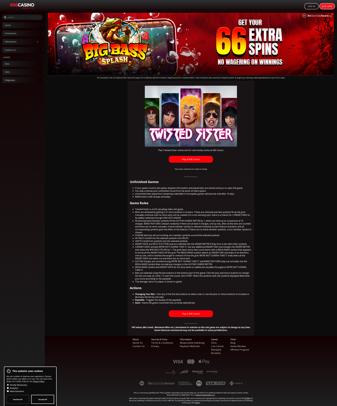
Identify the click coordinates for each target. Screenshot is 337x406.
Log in (311, 6)
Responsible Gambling (192, 342)
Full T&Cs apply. (279, 78)
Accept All (42, 399)
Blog (233, 342)
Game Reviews (238, 346)
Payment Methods (190, 346)
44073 (197, 403)
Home (8, 25)
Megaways (10, 80)
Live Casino (217, 346)
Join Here (327, 6)
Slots (7, 72)
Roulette (216, 353)
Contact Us (10, 50)
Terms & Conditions (162, 342)
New (7, 64)
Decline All (17, 399)
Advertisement (16, 391)
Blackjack (216, 349)
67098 (246, 398)
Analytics (13, 388)
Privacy (155, 346)
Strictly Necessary (18, 384)
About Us (138, 342)
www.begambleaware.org (205, 395)
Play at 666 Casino (191, 159)
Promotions (10, 33)
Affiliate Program (239, 349)
